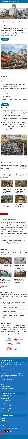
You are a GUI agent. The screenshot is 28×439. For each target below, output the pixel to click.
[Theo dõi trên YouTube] (10, 431)
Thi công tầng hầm (6, 410)
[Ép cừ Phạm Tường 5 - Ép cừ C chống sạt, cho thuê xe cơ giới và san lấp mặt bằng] (14, 5)
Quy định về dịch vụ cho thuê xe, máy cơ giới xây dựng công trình (5, 281)
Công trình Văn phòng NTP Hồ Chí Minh (7, 206)
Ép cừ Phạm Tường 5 (16, 437)
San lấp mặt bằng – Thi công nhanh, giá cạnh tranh (19, 280)
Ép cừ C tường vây (5, 400)
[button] (2, 5)
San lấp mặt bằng (5, 398)
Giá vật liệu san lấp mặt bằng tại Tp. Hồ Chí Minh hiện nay (19, 267)
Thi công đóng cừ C (6, 408)
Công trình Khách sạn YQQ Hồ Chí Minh (20, 206)
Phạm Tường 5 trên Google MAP (9, 428)
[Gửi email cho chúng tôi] (7, 431)
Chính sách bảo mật (6, 425)
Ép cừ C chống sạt (5, 403)
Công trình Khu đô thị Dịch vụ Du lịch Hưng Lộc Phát (20, 191)
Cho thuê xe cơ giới (6, 395)
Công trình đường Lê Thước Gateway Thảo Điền (7, 191)
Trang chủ (3, 418)
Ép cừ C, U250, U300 (6, 405)
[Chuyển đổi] (1, 302)
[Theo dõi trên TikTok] (5, 431)
